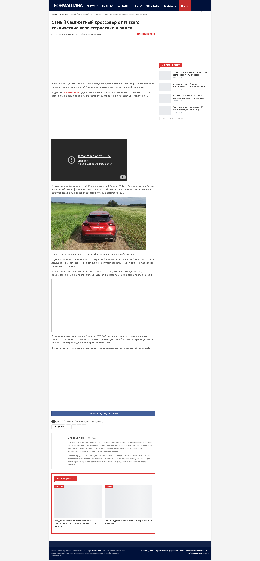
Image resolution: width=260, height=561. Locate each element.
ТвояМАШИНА (97, 551)
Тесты (184, 5)
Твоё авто (170, 5)
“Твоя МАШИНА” (72, 92)
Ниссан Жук (90, 421)
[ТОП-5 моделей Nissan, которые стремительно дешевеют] (128, 501)
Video (141, 34)
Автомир (92, 5)
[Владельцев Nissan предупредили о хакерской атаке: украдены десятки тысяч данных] (78, 501)
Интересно (153, 5)
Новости (59, 487)
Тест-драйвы (150, 34)
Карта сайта (204, 553)
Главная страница (59, 14)
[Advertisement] (103, 62)
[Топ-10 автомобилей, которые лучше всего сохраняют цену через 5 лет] (165, 75)
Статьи (109, 487)
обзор (99, 421)
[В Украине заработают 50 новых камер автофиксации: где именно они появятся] (165, 98)
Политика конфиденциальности (171, 551)
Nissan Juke (69, 421)
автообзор (79, 421)
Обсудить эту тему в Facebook (103, 413)
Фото (138, 5)
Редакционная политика (194, 551)
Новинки (107, 5)
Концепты (123, 5)
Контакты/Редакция (149, 551)
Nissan (59, 421)
